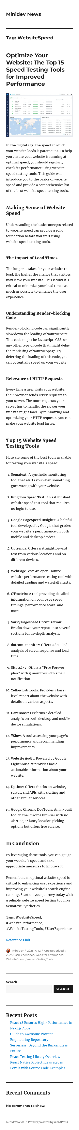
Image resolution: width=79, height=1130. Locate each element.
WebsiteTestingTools (40, 959)
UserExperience (23, 954)
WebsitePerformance (49, 954)
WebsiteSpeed (15, 959)
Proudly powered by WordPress (48, 1122)
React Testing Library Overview (35, 1057)
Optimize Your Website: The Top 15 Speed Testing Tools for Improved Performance (35, 69)
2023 (9, 954)
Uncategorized (54, 950)
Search (11, 982)
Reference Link (18, 940)
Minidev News (23, 14)
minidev (17, 950)
